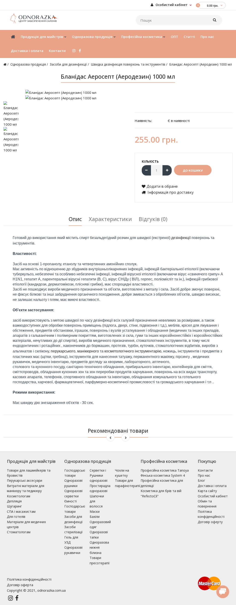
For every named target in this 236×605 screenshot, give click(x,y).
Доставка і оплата (212, 486)
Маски (95, 511)
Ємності (70, 501)
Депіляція (14, 501)
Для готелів (16, 516)
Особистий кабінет (171, 5)
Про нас (204, 475)
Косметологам (18, 496)
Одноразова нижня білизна (99, 547)
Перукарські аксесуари (24, 480)
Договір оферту (210, 522)
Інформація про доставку (170, 192)
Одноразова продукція (28, 64)
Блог (201, 480)
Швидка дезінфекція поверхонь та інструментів (128, 64)
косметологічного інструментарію (132, 351)
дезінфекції (181, 238)
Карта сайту (207, 491)
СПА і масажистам (21, 511)
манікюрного (88, 351)
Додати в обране (162, 186)
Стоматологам (18, 532)
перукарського (63, 351)
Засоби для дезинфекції (68, 64)
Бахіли (95, 516)
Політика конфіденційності (29, 579)
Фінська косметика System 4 (163, 475)
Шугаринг (14, 506)
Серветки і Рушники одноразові (98, 475)
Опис (75, 219)
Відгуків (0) (153, 219)
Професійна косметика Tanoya (165, 470)
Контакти (205, 470)
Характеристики (110, 219)
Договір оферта (20, 584)
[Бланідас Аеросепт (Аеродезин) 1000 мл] (76, 92)
